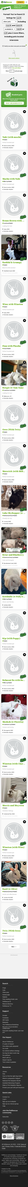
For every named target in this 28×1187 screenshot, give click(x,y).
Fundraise (5, 1018)
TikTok (12, 1122)
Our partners (6, 1055)
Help (3, 1106)
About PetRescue (7, 1041)
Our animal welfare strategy (10, 1051)
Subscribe (5, 1116)
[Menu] (26, 2)
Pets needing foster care (10, 999)
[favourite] (24, 111)
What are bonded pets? (14, 103)
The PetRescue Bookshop (10, 1024)
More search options (14, 58)
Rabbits (18, 25)
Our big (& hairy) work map (10, 1053)
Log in (4, 1099)
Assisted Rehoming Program (11, 1083)
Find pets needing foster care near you (13, 1031)
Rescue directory (7, 1004)
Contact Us (5, 1097)
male (18, 18)
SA (5, 33)
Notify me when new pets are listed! (14, 46)
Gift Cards (5, 1020)
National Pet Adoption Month (11, 1080)
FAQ (3, 1074)
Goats (8, 25)
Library (4, 1071)
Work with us (6, 1057)
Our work (5, 1048)
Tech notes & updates (9, 1062)
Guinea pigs (6, 994)
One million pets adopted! (10, 1046)
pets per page (18, 71)
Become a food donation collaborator (10, 1027)
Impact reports (6, 1060)
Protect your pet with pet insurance (13, 1087)
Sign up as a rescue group (10, 1104)
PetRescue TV (6, 1006)
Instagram (9, 1122)
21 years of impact (8, 1044)
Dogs (4, 988)
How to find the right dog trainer (12, 1076)
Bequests (5, 1022)
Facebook (6, 1122)
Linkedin (3, 1122)
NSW (18, 29)
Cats (3, 990)
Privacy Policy (9, 1146)
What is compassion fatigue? (11, 1078)
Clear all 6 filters (16, 67)
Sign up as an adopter (9, 1101)
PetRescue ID (6, 1001)
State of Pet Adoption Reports (11, 1085)
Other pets (5, 992)
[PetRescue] (6, 2)
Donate (20, 2)
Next (12, 946)
